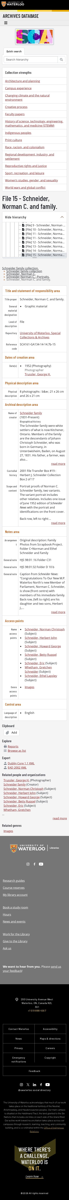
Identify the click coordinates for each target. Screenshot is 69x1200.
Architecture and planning (22, 81)
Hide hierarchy (15, 217)
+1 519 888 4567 (37, 1010)
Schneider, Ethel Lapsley (41, 676)
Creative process (16, 107)
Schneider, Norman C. (21, 274)
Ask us (7, 948)
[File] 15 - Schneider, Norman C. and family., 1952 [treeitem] (46, 255)
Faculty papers (15, 114)
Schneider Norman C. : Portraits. (28, 277)
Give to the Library (15, 941)
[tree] (34, 240)
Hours (7, 914)
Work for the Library (16, 934)
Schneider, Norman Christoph (45, 629)
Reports (13, 746)
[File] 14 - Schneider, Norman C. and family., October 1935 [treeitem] (46, 251)
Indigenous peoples (18, 133)
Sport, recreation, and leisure (24, 173)
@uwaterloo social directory (34, 1090)
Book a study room (15, 907)
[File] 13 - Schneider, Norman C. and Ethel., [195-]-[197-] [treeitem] (46, 246)
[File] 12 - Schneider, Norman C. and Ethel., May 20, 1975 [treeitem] (46, 242)
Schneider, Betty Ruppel (41, 655)
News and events (14, 921)
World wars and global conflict (25, 188)
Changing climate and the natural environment (27, 98)
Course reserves (14, 888)
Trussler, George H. (38, 374)
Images (29, 687)
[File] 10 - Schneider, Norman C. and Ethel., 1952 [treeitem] (46, 229)
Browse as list (17, 751)
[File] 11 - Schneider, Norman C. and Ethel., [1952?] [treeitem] (46, 234)
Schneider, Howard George (43, 646)
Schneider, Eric (35, 663)
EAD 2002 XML (17, 768)
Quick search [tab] (14, 51)
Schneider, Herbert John (41, 638)
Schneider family (31, 413)
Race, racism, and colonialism (24, 147)
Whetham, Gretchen (17, 810)
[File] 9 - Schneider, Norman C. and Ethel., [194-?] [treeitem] (46, 225)
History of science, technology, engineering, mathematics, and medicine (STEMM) (34, 123)
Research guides (14, 881)
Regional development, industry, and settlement (29, 157)
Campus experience (18, 88)
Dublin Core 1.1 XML (21, 763)
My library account (15, 895)
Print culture (13, 140)
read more (58, 464)
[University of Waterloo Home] (12, 4)
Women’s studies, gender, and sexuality (31, 180)
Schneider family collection (24, 271)
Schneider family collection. (20, 268)
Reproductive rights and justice (26, 166)
